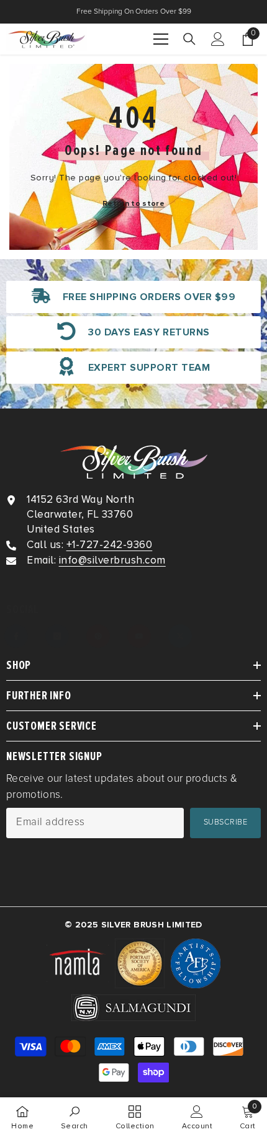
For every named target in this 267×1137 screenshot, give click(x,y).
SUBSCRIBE (226, 822)
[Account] (218, 39)
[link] (133, 297)
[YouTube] (139, 636)
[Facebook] (16, 636)
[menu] (160, 39)
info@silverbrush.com (112, 560)
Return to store (133, 203)
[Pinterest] (98, 636)
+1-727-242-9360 (109, 544)
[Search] (189, 39)
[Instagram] (57, 636)
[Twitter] (180, 636)
